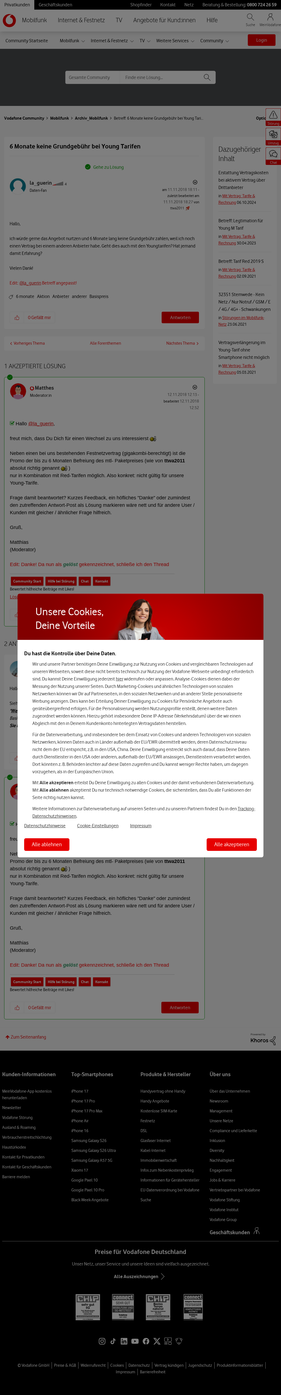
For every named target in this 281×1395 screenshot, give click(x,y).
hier (119, 679)
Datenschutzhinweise (45, 825)
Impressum (140, 825)
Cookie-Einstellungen (98, 825)
